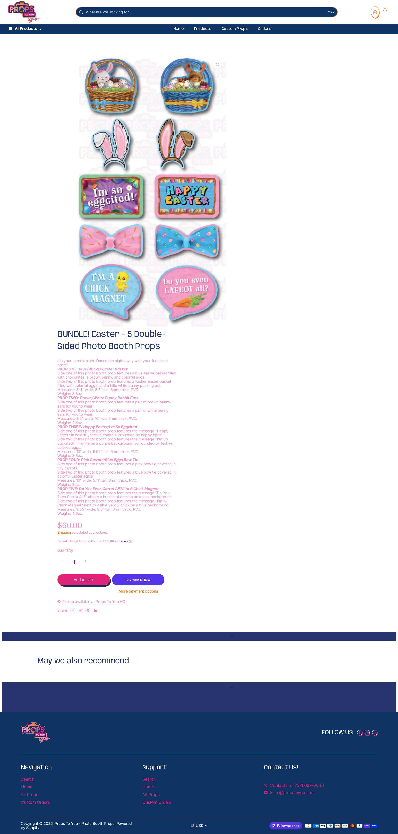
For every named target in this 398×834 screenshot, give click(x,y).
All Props (29, 794)
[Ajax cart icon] (375, 12)
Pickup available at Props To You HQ (93, 602)
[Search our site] (81, 12)
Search (27, 779)
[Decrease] (62, 561)
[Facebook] (72, 610)
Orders (264, 29)
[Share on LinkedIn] (95, 610)
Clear (331, 12)
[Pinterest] (87, 610)
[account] (385, 9)
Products (202, 29)
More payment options (138, 591)
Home (179, 29)
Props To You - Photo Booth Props (84, 823)
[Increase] (85, 561)
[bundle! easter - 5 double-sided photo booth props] (217, 64)
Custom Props (235, 29)
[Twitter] (80, 610)
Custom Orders (35, 802)
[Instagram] (367, 732)
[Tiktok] (374, 732)
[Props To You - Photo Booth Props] (24, 12)
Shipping (64, 532)
